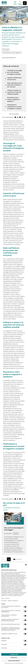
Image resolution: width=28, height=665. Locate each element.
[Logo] (4, 3)
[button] (15, 117)
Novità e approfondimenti (8, 57)
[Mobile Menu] (25, 3)
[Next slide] (9, 559)
